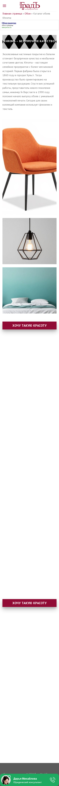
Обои (28, 13)
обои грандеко (7, 25)
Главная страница (12, 13)
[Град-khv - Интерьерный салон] (29, 6)
